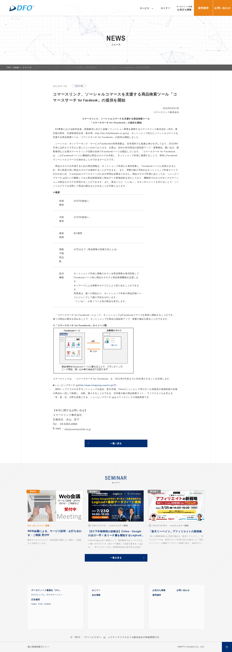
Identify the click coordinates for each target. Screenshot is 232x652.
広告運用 (35, 599)
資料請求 (156, 595)
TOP (8, 67)
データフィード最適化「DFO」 (46, 590)
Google (34, 603)
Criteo (40, 603)
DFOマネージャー (54, 594)
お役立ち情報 (159, 590)
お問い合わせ (183, 590)
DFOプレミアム (38, 594)
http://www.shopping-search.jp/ (96, 385)
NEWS (17, 67)
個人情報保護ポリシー (38, 647)
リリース (27, 67)
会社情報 (96, 595)
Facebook (47, 603)
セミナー (96, 590)
